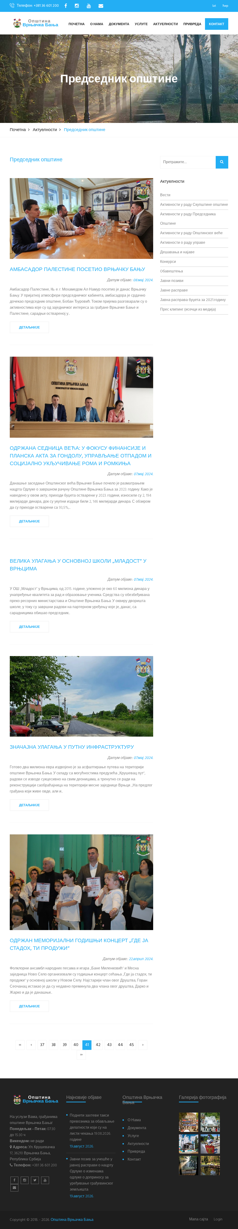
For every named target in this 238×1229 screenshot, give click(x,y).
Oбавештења (171, 271)
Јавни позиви (171, 281)
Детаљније (29, 327)
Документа (119, 24)
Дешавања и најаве (177, 252)
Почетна (77, 24)
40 (75, 1045)
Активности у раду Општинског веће (191, 233)
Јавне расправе (174, 291)
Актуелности (165, 24)
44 (120, 1045)
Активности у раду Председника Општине (188, 219)
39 (65, 1045)
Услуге (141, 24)
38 (54, 1045)
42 (98, 1045)
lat (214, 6)
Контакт (216, 24)
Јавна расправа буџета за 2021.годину (193, 300)
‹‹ (20, 1045)
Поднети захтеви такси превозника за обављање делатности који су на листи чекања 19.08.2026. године (92, 1128)
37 (42, 1045)
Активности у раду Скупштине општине (194, 205)
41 (87, 1045)
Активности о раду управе (182, 243)
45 (131, 1045)
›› (81, 1054)
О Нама (96, 24)
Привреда (192, 24)
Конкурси (168, 262)
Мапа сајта (198, 1219)
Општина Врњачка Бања (72, 1220)
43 (109, 1045)
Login (218, 1219)
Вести (165, 195)
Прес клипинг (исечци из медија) (188, 310)
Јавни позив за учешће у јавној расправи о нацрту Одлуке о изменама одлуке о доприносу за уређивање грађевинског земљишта (91, 1174)
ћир (225, 6)
